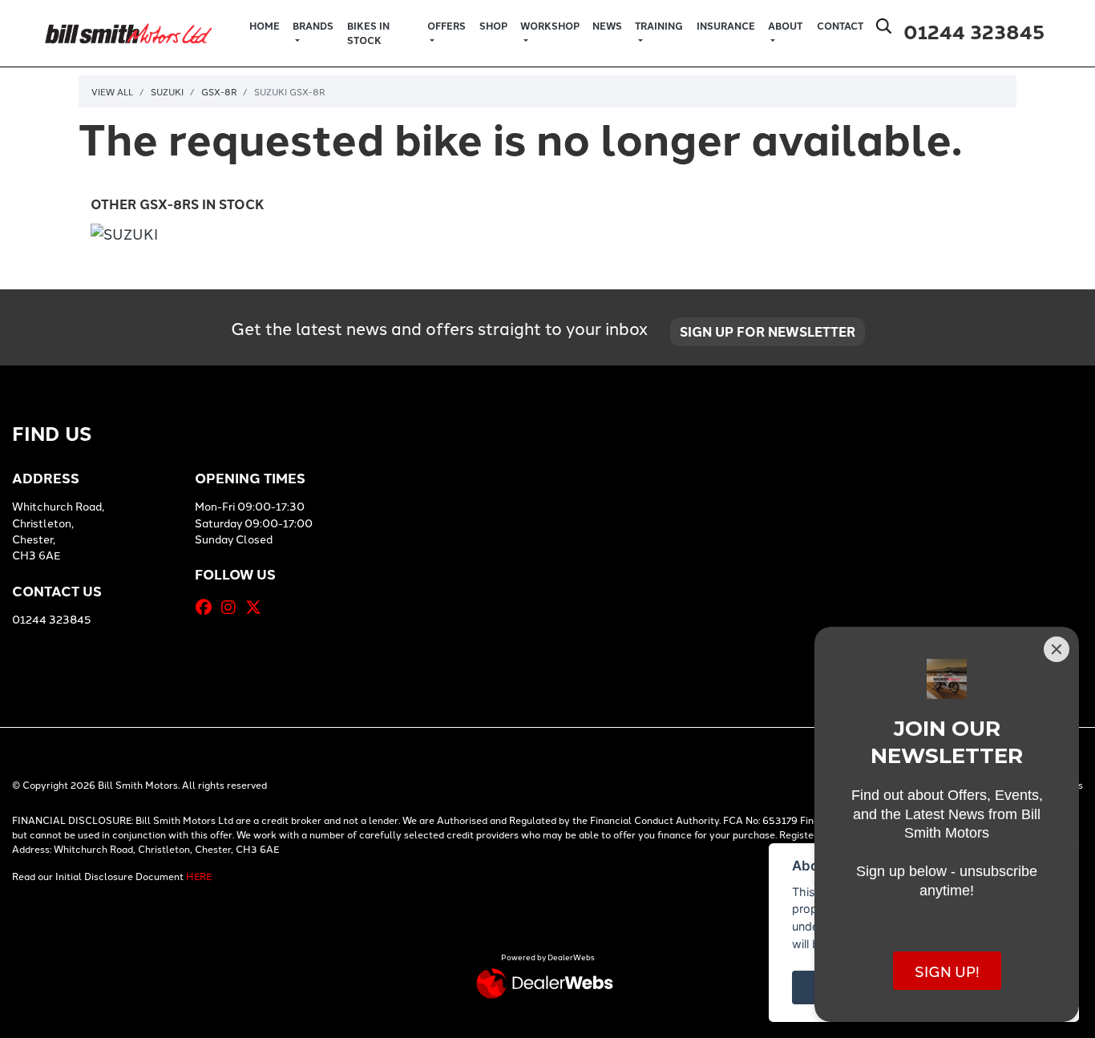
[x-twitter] (257, 607)
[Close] (1056, 649)
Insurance (726, 25)
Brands (313, 25)
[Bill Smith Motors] (127, 31)
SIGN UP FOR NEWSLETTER (767, 331)
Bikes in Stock (368, 32)
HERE (199, 876)
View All (112, 91)
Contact (840, 25)
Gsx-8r (218, 91)
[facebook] (207, 607)
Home (264, 25)
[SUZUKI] (124, 234)
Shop (493, 25)
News (607, 25)
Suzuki (167, 91)
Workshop (550, 25)
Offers (446, 25)
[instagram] (232, 607)
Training (659, 25)
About (785, 25)
